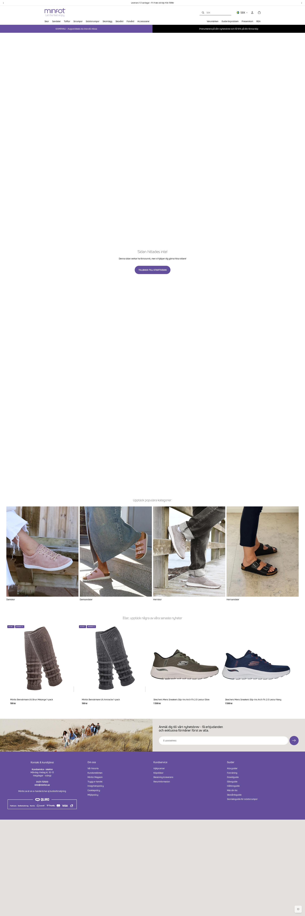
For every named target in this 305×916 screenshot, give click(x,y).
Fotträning (232, 772)
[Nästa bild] (295, 666)
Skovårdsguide (234, 794)
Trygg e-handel (95, 781)
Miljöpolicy (93, 794)
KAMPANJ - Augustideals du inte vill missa (76, 28)
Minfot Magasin (95, 777)
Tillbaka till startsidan (153, 269)
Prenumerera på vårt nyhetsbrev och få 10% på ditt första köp (228, 28)
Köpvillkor (158, 772)
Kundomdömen (95, 772)
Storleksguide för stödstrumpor (242, 799)
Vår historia (93, 768)
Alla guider (232, 768)
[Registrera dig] (294, 740)
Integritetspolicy (96, 785)
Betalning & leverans (163, 777)
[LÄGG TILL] (73, 689)
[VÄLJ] (214, 689)
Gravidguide (233, 777)
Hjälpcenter (159, 768)
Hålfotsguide (233, 785)
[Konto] (252, 12)
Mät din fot (232, 790)
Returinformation (161, 781)
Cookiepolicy (94, 790)
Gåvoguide (232, 781)
